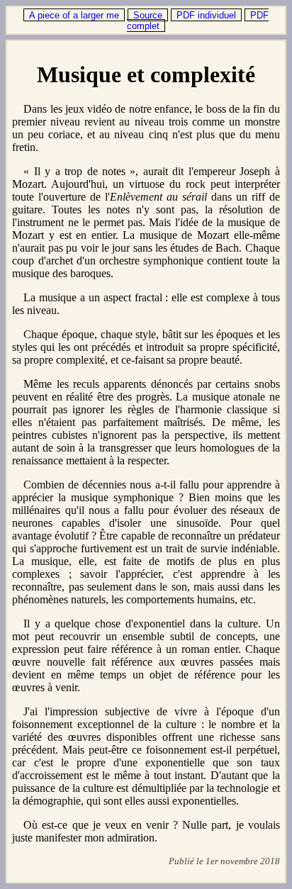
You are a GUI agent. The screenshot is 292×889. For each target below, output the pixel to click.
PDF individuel (206, 15)
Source (147, 15)
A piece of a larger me (74, 15)
